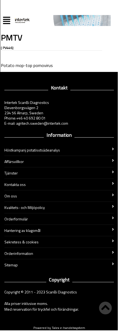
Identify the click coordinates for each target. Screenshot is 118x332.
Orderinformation (18, 253)
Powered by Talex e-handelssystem (59, 327)
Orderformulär (16, 219)
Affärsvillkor (14, 161)
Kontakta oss (15, 184)
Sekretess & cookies (21, 242)
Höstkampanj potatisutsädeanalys (32, 150)
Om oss (10, 196)
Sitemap (11, 265)
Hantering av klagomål (22, 230)
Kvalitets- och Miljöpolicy (24, 207)
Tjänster (11, 173)
